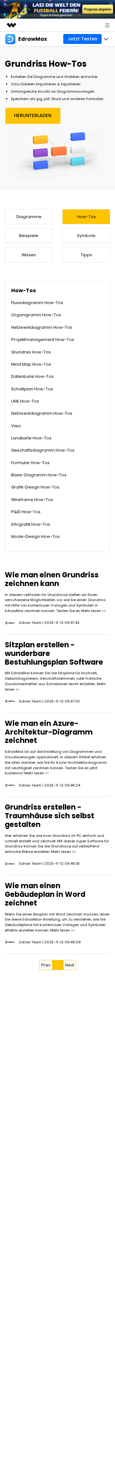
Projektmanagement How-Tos (42, 339)
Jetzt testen (82, 39)
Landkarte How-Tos (31, 438)
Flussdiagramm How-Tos (37, 302)
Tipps (86, 255)
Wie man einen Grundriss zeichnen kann (52, 579)
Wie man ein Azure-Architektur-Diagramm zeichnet (49, 732)
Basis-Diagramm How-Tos (38, 475)
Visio (16, 426)
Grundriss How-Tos (31, 352)
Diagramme (29, 216)
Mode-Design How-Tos (35, 536)
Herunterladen (32, 115)
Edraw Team (30, 622)
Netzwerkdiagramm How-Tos (41, 327)
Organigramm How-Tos (36, 315)
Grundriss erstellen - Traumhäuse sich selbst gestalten (49, 815)
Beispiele (28, 235)
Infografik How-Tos (30, 524)
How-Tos (86, 216)
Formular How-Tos (30, 462)
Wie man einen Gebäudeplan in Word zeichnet (45, 894)
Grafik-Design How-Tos (35, 487)
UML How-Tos (25, 401)
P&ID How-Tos (26, 512)
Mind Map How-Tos (31, 364)
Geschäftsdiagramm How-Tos (42, 450)
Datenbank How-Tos (32, 376)
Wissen (28, 255)
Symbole (86, 235)
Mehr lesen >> (93, 610)
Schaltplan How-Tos (32, 389)
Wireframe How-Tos (32, 499)
